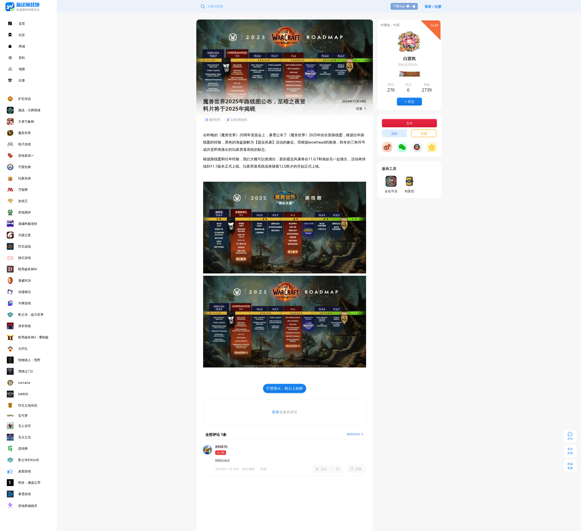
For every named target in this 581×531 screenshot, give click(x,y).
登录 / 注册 (433, 6)
